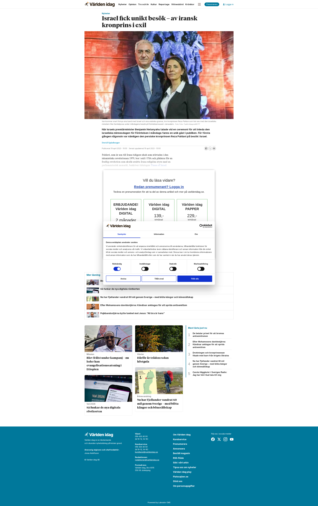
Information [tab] (159, 234)
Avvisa (123, 279)
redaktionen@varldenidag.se (147, 460)
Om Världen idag (182, 434)
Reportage (164, 4)
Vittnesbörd (177, 4)
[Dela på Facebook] (206, 148)
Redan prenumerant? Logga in (159, 187)
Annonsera (179, 448)
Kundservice (179, 439)
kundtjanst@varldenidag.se (146, 452)
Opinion (132, 4)
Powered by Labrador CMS (159, 502)
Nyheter (122, 4)
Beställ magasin (181, 453)
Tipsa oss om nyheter (184, 467)
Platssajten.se (180, 476)
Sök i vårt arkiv (181, 462)
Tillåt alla (195, 279)
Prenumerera (180, 444)
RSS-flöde (178, 458)
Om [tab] (196, 234)
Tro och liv (143, 4)
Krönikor (189, 4)
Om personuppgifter (184, 486)
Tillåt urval (159, 279)
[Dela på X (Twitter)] (210, 148)
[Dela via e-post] (214, 148)
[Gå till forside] (99, 4)
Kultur (154, 4)
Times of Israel (158, 165)
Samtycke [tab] (122, 234)
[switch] (145, 269)
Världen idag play (182, 472)
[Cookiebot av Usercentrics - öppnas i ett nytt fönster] (201, 226)
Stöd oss (177, 481)
